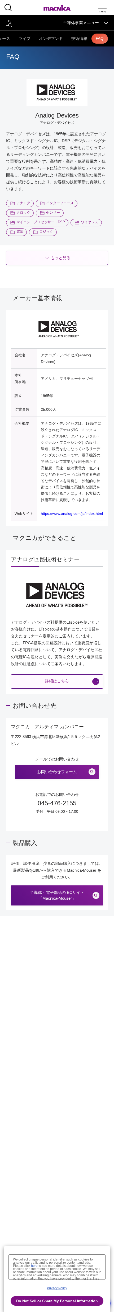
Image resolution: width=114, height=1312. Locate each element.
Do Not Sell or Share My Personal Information (57, 1301)
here (34, 1265)
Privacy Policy (57, 1288)
